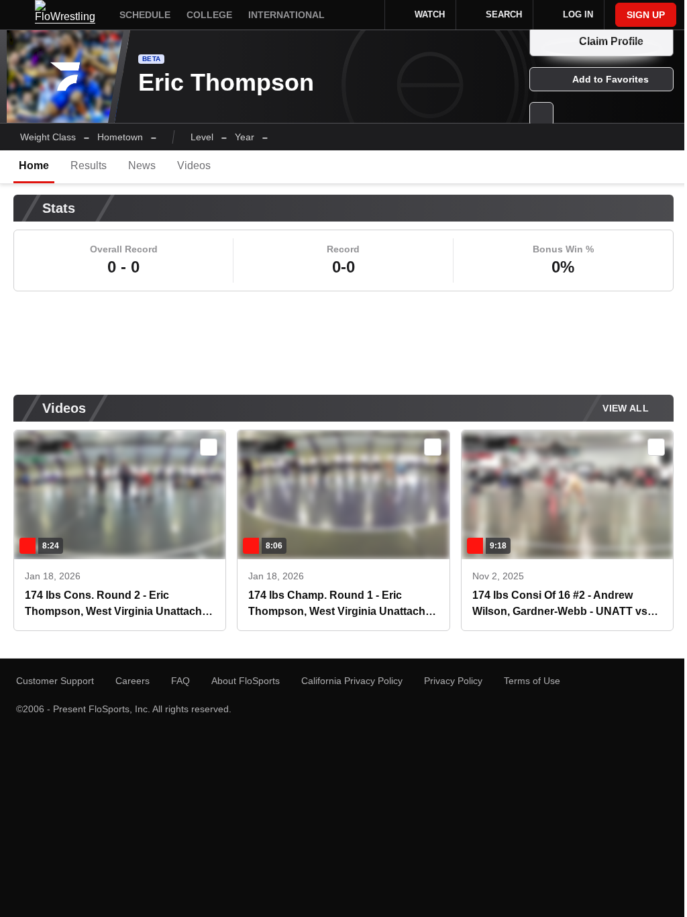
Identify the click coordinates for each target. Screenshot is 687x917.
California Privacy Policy (352, 680)
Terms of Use (532, 680)
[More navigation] (355, 15)
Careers (132, 680)
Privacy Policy (453, 680)
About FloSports (245, 680)
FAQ (180, 680)
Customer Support (55, 680)
